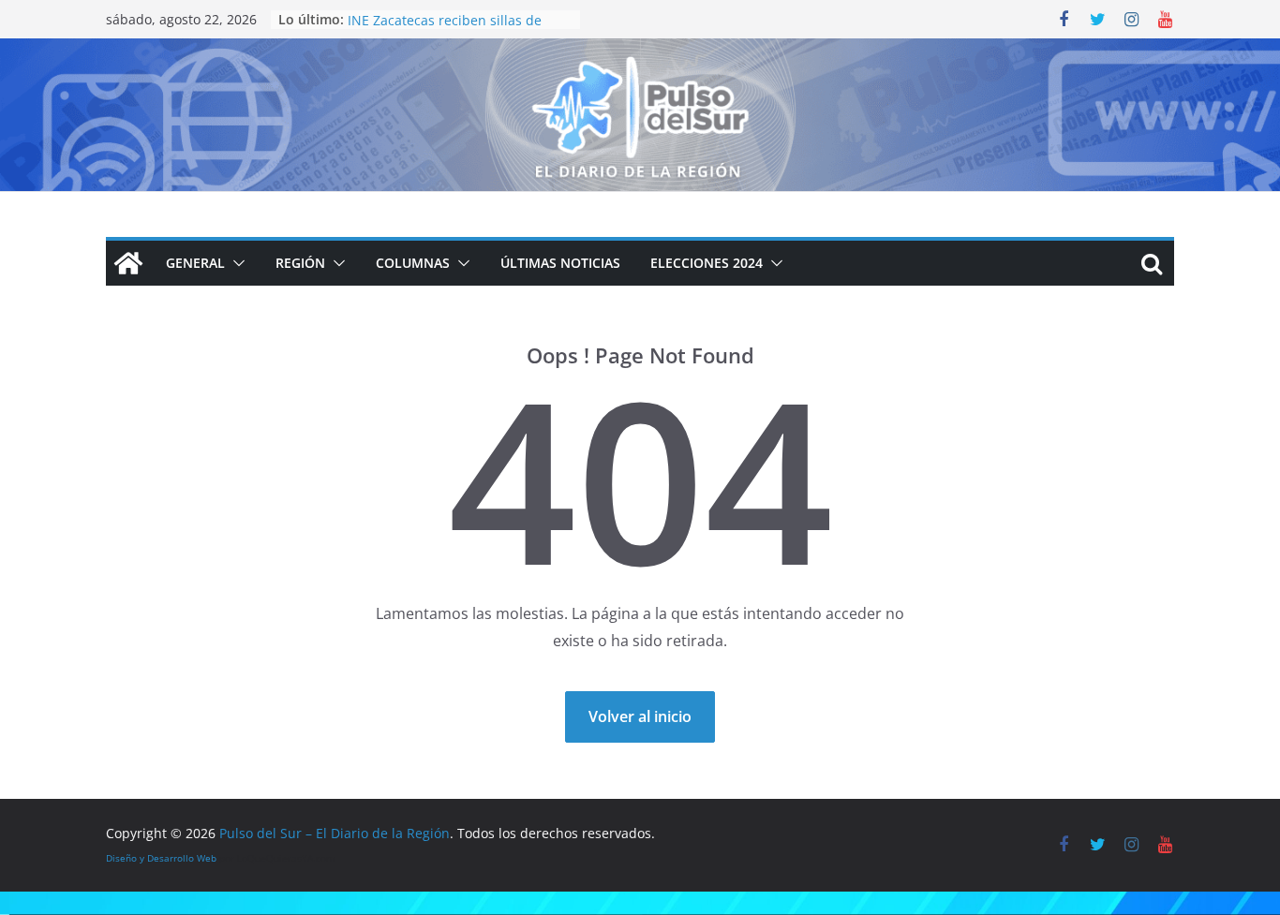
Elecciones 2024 (706, 263)
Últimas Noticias (560, 263)
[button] (235, 263)
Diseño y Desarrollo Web (161, 857)
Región (300, 263)
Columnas (413, 263)
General (195, 263)
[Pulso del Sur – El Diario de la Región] (640, 51)
